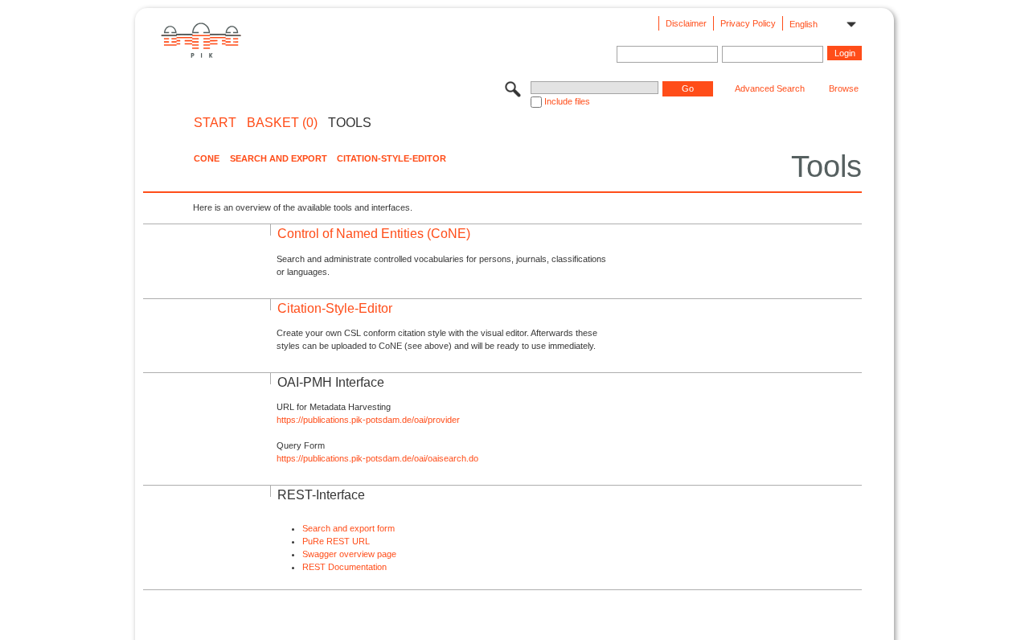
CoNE (206, 158)
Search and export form (348, 528)
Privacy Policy (748, 23)
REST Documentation (344, 567)
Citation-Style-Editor (391, 158)
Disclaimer (686, 23)
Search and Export (278, 158)
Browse (844, 88)
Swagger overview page (349, 554)
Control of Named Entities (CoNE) (373, 233)
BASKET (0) (282, 123)
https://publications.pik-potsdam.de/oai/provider (368, 420)
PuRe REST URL (336, 541)
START (215, 123)
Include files (567, 101)
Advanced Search (770, 88)
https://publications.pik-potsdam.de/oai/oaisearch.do (377, 458)
